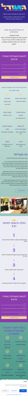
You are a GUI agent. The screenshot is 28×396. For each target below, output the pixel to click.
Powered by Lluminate (11, 394)
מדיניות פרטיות (19, 394)
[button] (26, 205)
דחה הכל (5, 390)
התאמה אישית (14, 390)
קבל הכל (23, 390)
